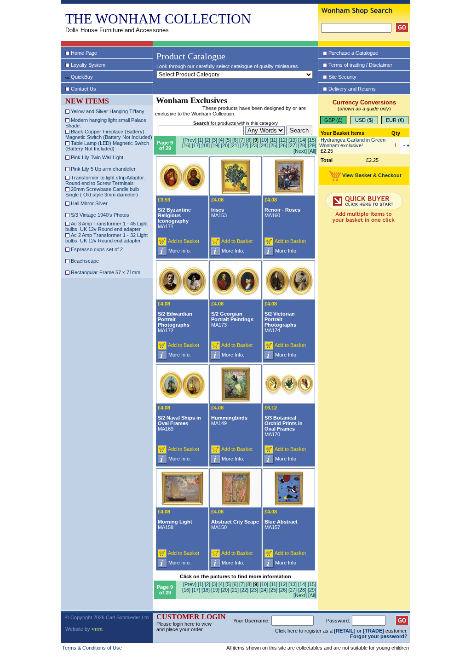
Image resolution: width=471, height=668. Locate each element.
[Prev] (189, 140)
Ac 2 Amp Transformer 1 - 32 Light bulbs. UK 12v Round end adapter (106, 237)
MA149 (229, 415)
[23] (254, 145)
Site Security (342, 77)
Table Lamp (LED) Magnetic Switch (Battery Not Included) (107, 145)
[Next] (300, 151)
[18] (205, 145)
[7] (242, 140)
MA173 (232, 314)
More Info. (179, 250)
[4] (221, 140)
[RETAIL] (345, 630)
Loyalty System (88, 65)
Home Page (84, 53)
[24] (263, 145)
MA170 (283, 421)
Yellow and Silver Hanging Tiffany (106, 111)
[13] (292, 140)
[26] (283, 145)
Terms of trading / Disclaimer (360, 65)
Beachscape (84, 261)
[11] (273, 140)
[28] (302, 145)
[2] (207, 140)
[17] (196, 145)
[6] (235, 140)
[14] (302, 140)
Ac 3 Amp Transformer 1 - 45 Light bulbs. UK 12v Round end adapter (106, 226)
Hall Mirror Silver (88, 203)
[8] (249, 140)
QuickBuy (82, 77)
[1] (200, 140)
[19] (215, 145)
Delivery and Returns (352, 89)
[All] (312, 151)
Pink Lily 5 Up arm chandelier (102, 169)
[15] (312, 140)
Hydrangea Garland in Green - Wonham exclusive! (354, 142)
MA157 (281, 519)
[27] (292, 145)
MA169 (179, 418)
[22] (244, 145)
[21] (234, 145)
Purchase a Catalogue (353, 53)
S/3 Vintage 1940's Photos (99, 215)
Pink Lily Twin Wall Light (96, 157)
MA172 (175, 317)
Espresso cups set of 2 (96, 249)
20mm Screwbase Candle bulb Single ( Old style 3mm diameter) (102, 191)
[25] (273, 145)
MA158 (175, 519)
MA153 (219, 207)
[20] (225, 145)
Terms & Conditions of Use (92, 648)
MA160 (282, 207)
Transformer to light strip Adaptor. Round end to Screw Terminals (105, 180)
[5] (228, 140)
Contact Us (83, 89)
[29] (312, 145)
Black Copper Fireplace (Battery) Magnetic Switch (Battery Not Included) (108, 134)
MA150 (235, 519)
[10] (264, 140)
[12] (283, 140)
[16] (186, 145)
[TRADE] (373, 630)
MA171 (174, 213)
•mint (97, 629)
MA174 (280, 317)
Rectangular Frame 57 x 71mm (104, 272)
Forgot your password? (379, 636)
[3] (214, 140)
